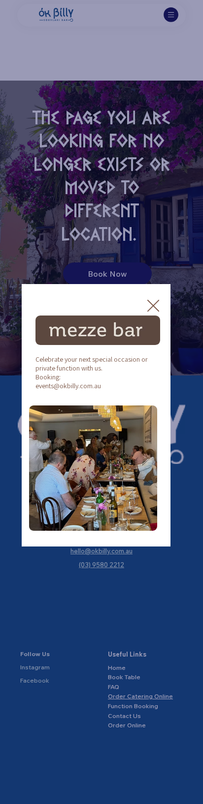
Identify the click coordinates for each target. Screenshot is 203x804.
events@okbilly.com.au (68, 385)
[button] (153, 306)
